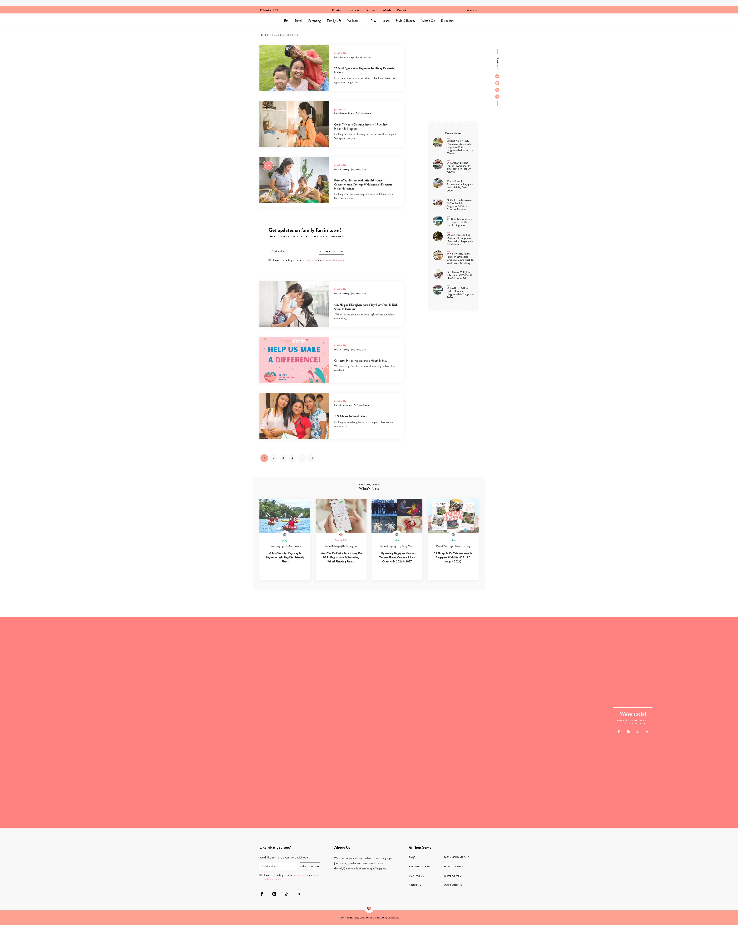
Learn (386, 20)
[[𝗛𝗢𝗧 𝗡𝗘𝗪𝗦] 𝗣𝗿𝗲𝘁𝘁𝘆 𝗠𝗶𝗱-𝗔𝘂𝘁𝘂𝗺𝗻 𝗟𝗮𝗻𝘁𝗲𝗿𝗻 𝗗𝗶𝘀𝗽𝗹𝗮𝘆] (158, 670)
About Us (415, 885)
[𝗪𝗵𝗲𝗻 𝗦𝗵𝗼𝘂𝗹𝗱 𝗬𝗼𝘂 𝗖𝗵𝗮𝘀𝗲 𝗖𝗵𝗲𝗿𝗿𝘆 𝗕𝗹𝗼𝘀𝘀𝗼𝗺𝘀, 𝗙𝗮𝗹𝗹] (53, 670)
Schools (387, 10)
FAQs (412, 857)
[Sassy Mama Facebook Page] (497, 76)
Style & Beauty (405, 20)
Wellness (352, 20)
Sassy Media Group (456, 857)
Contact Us (416, 875)
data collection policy (333, 260)
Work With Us (453, 885)
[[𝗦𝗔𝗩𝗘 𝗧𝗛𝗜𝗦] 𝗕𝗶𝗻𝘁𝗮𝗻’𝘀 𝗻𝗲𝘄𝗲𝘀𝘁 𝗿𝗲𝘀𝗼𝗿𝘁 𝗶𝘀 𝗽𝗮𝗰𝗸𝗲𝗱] (316, 722)
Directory (337, 10)
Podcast (401, 10)
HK (276, 7)
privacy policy (310, 260)
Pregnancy (355, 10)
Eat (286, 20)
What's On (428, 20)
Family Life (334, 20)
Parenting (314, 20)
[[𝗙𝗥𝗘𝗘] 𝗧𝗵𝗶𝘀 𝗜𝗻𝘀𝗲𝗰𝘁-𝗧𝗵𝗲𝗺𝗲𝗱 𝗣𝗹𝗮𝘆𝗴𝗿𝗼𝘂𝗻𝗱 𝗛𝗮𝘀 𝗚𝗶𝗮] (158, 775)
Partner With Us (420, 866)
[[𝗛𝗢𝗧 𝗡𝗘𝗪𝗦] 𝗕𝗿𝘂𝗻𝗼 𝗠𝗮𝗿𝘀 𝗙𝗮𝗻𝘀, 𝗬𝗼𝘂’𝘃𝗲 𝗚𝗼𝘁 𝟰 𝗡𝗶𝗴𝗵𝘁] (475, 670)
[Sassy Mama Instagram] (497, 83)
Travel (298, 20)
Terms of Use (452, 875)
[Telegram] (497, 96)
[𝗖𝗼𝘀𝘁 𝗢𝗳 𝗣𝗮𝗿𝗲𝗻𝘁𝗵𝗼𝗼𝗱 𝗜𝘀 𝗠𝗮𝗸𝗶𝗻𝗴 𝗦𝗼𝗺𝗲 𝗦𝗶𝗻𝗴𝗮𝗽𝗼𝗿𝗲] (475, 775)
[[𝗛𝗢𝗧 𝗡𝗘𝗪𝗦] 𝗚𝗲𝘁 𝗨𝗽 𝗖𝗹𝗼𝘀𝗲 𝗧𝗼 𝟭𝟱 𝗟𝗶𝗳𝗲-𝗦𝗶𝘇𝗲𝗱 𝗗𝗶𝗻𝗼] (53, 775)
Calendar (371, 10)
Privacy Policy (453, 866)
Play (373, 20)
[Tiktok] (497, 90)
